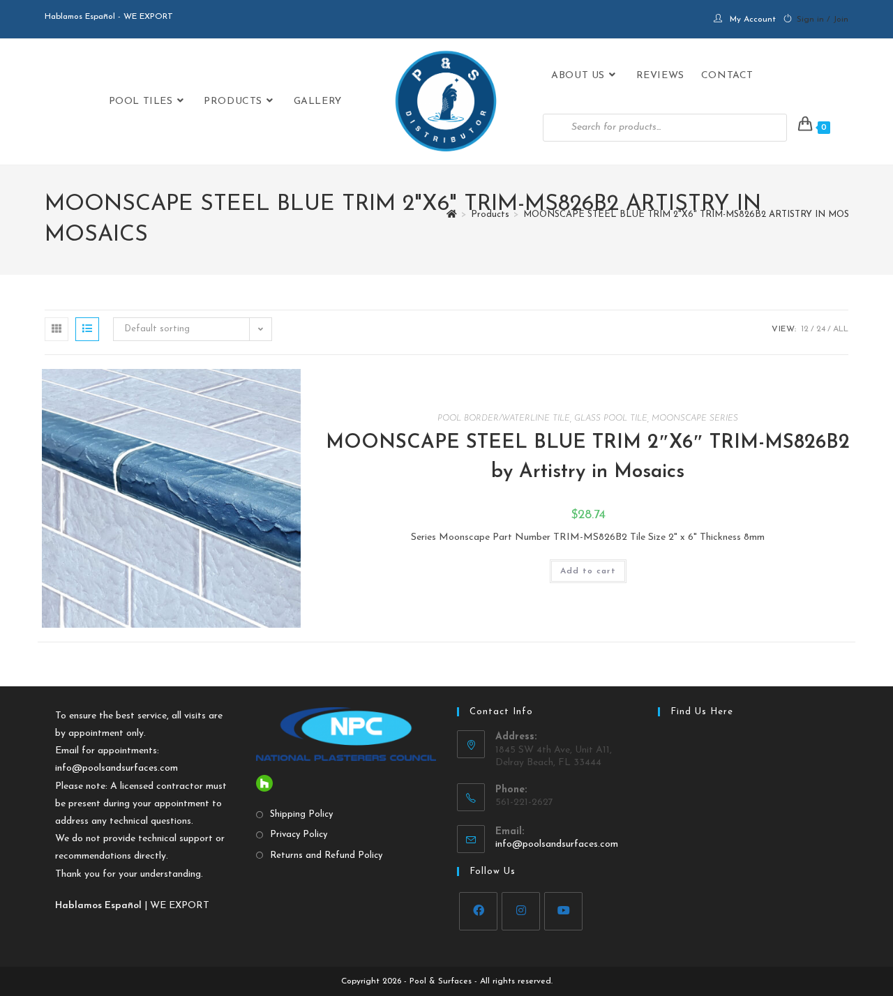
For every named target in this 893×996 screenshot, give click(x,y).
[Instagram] (521, 911)
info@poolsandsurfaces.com (116, 768)
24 (820, 329)
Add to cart (588, 571)
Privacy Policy (298, 834)
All (840, 329)
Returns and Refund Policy (326, 855)
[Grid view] (56, 329)
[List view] (87, 329)
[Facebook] (478, 911)
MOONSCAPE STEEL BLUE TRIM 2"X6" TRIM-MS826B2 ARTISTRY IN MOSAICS (696, 214)
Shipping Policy (301, 814)
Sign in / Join (822, 19)
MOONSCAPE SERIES (695, 418)
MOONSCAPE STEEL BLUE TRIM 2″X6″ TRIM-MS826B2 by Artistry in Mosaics (588, 457)
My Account (753, 19)
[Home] (451, 214)
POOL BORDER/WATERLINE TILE (503, 418)
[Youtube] (563, 911)
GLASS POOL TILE (610, 418)
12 (805, 329)
